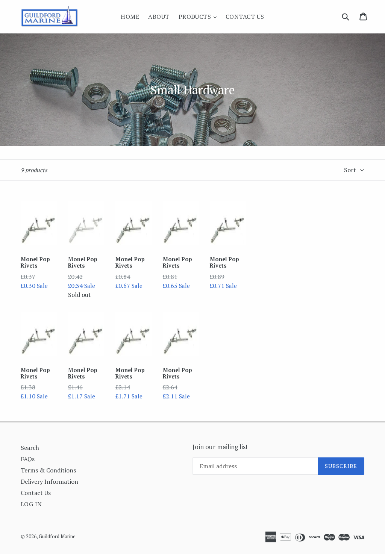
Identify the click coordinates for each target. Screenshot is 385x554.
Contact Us (245, 16)
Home (130, 16)
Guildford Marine (57, 536)
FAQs (28, 459)
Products (199, 16)
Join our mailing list (220, 447)
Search (30, 448)
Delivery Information (49, 481)
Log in (31, 504)
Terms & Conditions (48, 470)
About (158, 16)
